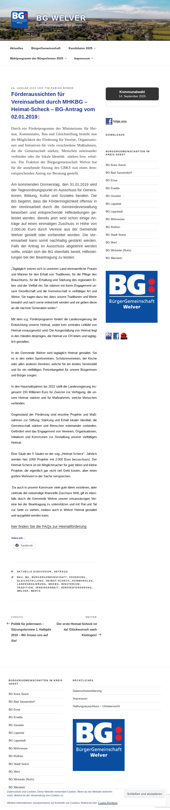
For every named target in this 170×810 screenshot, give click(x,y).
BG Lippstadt (114, 211)
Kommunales (82, 580)
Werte (36, 591)
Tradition (25, 587)
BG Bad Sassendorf (119, 172)
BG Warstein (114, 258)
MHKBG (54, 584)
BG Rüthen (113, 227)
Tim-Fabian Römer (59, 88)
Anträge (61, 571)
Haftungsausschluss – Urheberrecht (96, 706)
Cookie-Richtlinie (108, 802)
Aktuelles (16, 48)
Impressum (82, 58)
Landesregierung (31, 584)
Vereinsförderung (76, 587)
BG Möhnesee (115, 219)
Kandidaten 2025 (80, 48)
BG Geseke (113, 196)
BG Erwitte (113, 188)
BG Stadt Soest (116, 234)
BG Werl (111, 242)
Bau (20, 577)
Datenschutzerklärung (87, 690)
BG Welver (61, 18)
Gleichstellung (30, 580)
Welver (23, 591)
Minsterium (70, 584)
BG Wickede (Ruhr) (118, 250)
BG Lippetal (113, 203)
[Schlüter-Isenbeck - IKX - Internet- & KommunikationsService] (124, 338)
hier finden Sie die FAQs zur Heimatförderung (48, 526)
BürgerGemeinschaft (46, 48)
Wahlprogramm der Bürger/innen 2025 (36, 58)
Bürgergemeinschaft (49, 577)
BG (27, 577)
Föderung (77, 577)
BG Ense (111, 180)
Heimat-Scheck (58, 580)
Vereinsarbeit (47, 587)
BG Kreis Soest (116, 165)
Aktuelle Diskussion (34, 571)
